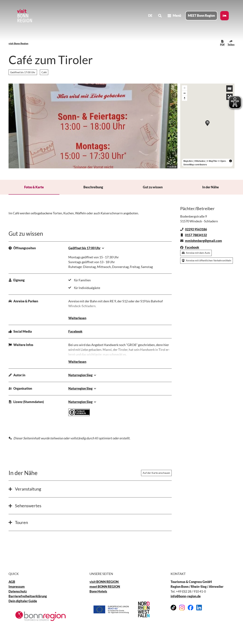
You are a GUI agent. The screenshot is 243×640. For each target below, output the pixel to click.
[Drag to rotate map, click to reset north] (184, 98)
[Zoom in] (184, 88)
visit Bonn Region (18, 43)
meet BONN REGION (104, 587)
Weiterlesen (77, 318)
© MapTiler (212, 160)
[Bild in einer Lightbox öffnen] (40, 616)
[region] (207, 126)
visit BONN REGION (104, 582)
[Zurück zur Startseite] (24, 16)
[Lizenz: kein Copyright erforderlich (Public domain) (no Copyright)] (79, 415)
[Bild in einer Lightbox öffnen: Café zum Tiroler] (93, 126)
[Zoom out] (184, 93)
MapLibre (188, 160)
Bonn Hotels (98, 591)
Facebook (75, 331)
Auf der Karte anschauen (156, 472)
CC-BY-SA (172, 166)
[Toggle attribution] (230, 161)
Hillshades (199, 160)
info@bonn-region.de (186, 596)
